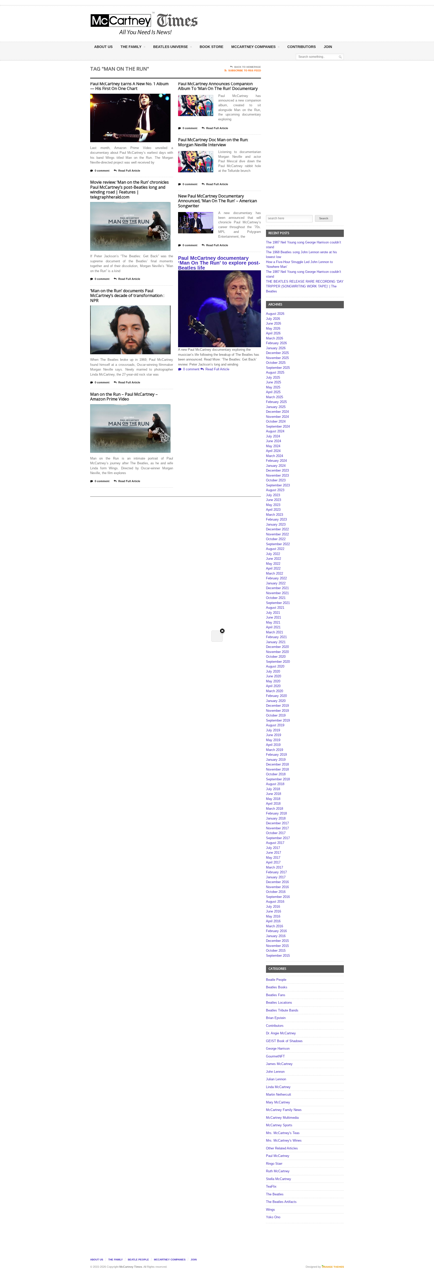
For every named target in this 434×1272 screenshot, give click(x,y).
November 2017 (277, 828)
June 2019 (273, 735)
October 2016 (276, 892)
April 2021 (273, 627)
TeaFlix (271, 1186)
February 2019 (276, 754)
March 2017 (274, 867)
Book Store (211, 47)
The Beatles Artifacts (281, 1202)
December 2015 (277, 941)
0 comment (102, 170)
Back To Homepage (247, 67)
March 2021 (274, 632)
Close (222, 631)
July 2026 (273, 319)
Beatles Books (276, 987)
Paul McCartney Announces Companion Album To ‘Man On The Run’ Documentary (218, 86)
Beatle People (276, 980)
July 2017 (273, 848)
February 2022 (276, 578)
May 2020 (273, 681)
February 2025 (276, 402)
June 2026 (273, 323)
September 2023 (278, 485)
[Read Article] (136, 98)
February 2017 (276, 872)
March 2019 (274, 750)
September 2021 (278, 603)
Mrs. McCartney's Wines (284, 1140)
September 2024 (278, 426)
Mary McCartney (278, 1102)
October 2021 (276, 598)
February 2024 (276, 461)
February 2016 (276, 931)
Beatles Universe (170, 47)
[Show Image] (124, 98)
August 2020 (275, 666)
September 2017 (278, 838)
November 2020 (277, 652)
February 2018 (276, 813)
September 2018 (278, 779)
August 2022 (275, 549)
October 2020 (276, 656)
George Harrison (278, 1048)
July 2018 (273, 789)
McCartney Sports (279, 1125)
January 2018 (276, 818)
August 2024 (275, 431)
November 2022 (277, 534)
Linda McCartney (278, 1087)
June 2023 (273, 500)
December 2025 (277, 353)
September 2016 (278, 897)
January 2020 (276, 701)
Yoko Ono (273, 1217)
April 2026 (273, 333)
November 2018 (277, 769)
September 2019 (278, 720)
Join (328, 47)
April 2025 (273, 392)
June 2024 (273, 441)
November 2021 (277, 593)
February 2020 (276, 696)
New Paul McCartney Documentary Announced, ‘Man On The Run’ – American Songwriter (217, 201)
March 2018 (274, 808)
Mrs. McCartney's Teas (283, 1133)
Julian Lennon (276, 1079)
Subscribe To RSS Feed (244, 70)
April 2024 (273, 451)
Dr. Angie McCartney (281, 1033)
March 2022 (274, 573)
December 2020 (277, 647)
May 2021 (273, 622)
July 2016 (273, 906)
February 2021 (276, 637)
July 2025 (273, 377)
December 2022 (277, 529)
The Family (131, 47)
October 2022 (276, 539)
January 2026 (276, 348)
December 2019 (277, 705)
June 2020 (273, 676)
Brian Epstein (276, 1018)
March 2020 (274, 691)
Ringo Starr (274, 1163)
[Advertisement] (266, 23)
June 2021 (273, 617)
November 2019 (277, 711)
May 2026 (273, 328)
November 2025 (277, 358)
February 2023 (276, 519)
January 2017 (276, 877)
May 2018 (273, 799)
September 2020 (278, 662)
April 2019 (273, 745)
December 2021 (277, 588)
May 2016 (273, 916)
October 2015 (276, 950)
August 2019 (275, 725)
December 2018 (277, 764)
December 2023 (277, 470)
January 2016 (276, 936)
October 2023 (276, 480)
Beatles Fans (275, 995)
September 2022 (278, 544)
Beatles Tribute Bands (282, 1010)
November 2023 (277, 475)
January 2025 (276, 407)
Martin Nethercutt (278, 1094)
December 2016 (277, 882)
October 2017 (276, 833)
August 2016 (275, 901)
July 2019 (273, 730)
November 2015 (277, 946)
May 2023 (273, 505)
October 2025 (276, 363)
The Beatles (275, 1194)
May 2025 (273, 387)
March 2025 (274, 397)
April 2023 (273, 510)
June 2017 (273, 852)
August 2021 (275, 607)
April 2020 (273, 686)
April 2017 (273, 862)
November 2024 (277, 417)
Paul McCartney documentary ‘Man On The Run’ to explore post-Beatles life (219, 263)
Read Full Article (129, 170)
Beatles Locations (279, 1002)
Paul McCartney (277, 1156)
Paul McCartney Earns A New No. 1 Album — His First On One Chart (129, 86)
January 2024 (276, 466)
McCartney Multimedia (282, 1118)
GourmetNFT (275, 1056)
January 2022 (276, 583)
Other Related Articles (282, 1148)
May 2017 (273, 857)
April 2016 (273, 921)
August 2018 (275, 784)
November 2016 (277, 887)
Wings (270, 1209)
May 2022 (273, 564)
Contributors (301, 47)
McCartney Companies (170, 1259)
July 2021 (273, 613)
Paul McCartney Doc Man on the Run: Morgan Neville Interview (213, 142)
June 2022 (273, 559)
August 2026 (275, 314)
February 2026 (276, 343)
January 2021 (276, 642)
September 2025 (278, 368)
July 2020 (273, 671)
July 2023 (273, 495)
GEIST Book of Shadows (284, 1041)
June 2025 (273, 382)
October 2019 (276, 715)
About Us (103, 47)
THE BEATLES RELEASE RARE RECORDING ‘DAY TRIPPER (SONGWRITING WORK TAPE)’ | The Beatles (305, 286)
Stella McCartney (278, 1179)
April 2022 (273, 568)
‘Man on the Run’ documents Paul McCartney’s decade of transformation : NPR (127, 295)
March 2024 (274, 456)
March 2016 (274, 926)
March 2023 (274, 515)
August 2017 (275, 843)
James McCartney (279, 1064)
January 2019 (276, 759)
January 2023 (276, 524)
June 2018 (273, 794)
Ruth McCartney (278, 1171)
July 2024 (273, 436)
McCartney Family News (284, 1110)
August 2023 (275, 490)
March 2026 (274, 338)
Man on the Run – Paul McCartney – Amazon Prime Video (124, 396)
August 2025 (275, 372)
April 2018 (273, 803)
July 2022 (273, 554)
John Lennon (275, 1072)
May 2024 (273, 446)
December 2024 (277, 412)
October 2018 (276, 774)
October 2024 (276, 421)
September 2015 (278, 955)
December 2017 (277, 823)
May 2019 (273, 740)
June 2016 (273, 911)
